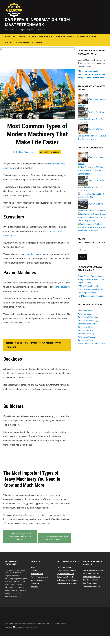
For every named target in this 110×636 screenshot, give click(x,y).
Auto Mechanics (85, 314)
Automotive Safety (86, 334)
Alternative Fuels (85, 311)
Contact (34, 570)
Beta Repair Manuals (90, 580)
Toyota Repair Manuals (65, 574)
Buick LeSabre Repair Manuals (91, 289)
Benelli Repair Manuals (91, 577)
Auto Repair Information (88, 317)
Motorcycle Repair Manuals (19, 42)
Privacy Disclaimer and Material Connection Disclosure (39, 580)
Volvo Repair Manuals (87, 293)
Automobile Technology (88, 320)
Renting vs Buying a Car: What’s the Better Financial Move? (20, 537)
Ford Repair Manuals (64, 567)
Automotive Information (40, 36)
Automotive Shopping (49, 152)
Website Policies (37, 574)
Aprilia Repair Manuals (91, 573)
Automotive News (85, 327)
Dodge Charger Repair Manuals (91, 276)
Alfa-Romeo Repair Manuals (67, 583)
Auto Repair (19, 36)
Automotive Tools (85, 340)
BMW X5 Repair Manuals (88, 286)
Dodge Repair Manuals (65, 577)
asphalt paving (60, 287)
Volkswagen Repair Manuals (67, 580)
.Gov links (34, 587)
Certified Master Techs (26, 152)
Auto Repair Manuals (87, 36)
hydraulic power (32, 254)
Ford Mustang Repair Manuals (90, 296)
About (39, 42)
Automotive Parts (85, 330)
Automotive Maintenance (89, 324)
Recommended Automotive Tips (92, 343)
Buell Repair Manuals (90, 583)
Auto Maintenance (65, 36)
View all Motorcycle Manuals (93, 570)
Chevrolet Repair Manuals (66, 570)
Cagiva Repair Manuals (91, 586)
